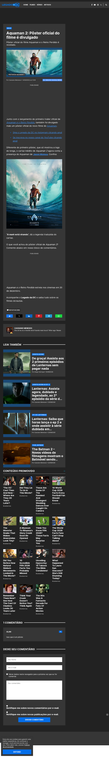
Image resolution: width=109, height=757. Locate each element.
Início (9, 28)
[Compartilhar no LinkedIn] (29, 316)
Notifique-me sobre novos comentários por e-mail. (32, 708)
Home (25, 5)
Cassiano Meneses (23, 328)
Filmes (32, 5)
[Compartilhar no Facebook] (9, 316)
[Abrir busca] (106, 5)
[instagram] (98, 5)
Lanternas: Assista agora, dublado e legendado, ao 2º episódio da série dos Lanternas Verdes (47, 395)
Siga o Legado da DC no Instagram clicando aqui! (37, 132)
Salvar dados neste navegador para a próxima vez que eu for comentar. (33, 675)
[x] (101, 5)
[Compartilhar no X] (19, 316)
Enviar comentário (34, 720)
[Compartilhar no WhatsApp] (58, 316)
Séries (39, 5)
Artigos (47, 5)
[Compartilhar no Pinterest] (39, 316)
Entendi (17, 752)
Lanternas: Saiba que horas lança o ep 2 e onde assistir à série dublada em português (47, 425)
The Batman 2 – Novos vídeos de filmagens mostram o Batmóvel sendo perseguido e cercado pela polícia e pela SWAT (47, 459)
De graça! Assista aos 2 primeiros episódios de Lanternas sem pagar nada (48, 363)
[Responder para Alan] (60, 632)
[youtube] (95, 4)
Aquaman (52, 126)
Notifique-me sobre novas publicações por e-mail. (32, 714)
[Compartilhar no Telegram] (48, 316)
